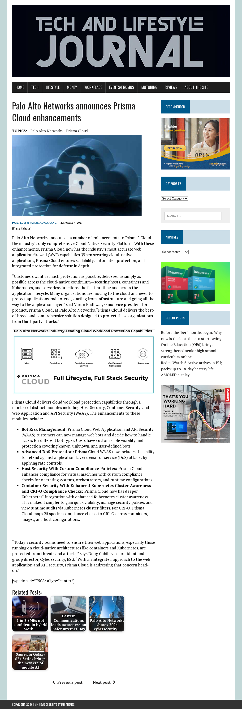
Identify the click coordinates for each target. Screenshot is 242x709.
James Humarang (43, 222)
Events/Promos (121, 87)
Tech (35, 87)
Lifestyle (53, 87)
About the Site (196, 87)
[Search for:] (193, 215)
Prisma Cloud (77, 130)
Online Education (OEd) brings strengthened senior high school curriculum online (188, 350)
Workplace (93, 87)
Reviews (171, 87)
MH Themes (68, 704)
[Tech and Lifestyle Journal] (121, 41)
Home (20, 87)
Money (72, 87)
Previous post (69, 682)
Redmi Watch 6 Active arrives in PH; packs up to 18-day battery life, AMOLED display (191, 368)
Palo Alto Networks (46, 130)
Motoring (149, 87)
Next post (102, 682)
